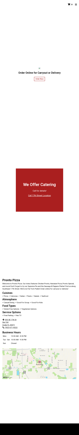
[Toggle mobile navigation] (76, 4)
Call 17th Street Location (39, 195)
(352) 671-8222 (11, 327)
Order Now (39, 79)
